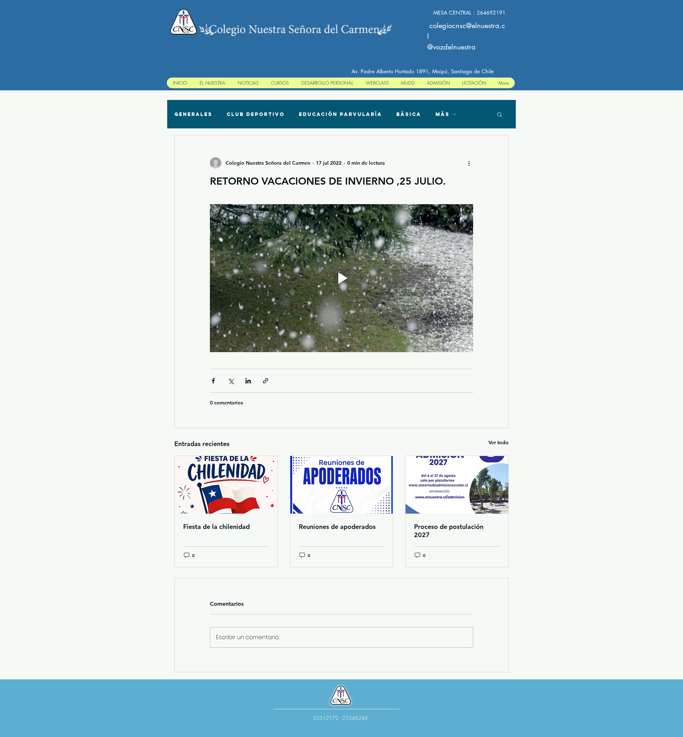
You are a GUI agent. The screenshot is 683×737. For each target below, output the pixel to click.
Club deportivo (256, 114)
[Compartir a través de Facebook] (213, 380)
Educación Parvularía (340, 114)
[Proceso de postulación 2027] (457, 485)
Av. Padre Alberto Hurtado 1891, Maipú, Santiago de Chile (422, 71)
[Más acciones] (469, 163)
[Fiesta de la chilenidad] (226, 485)
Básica (408, 114)
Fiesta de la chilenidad (216, 527)
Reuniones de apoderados (337, 527)
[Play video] (341, 278)
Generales (193, 114)
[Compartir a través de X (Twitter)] (230, 380)
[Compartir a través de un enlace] (265, 380)
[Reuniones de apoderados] (341, 485)
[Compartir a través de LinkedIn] (248, 380)
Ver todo (498, 442)
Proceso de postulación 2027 (448, 531)
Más (442, 114)
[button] (499, 114)
